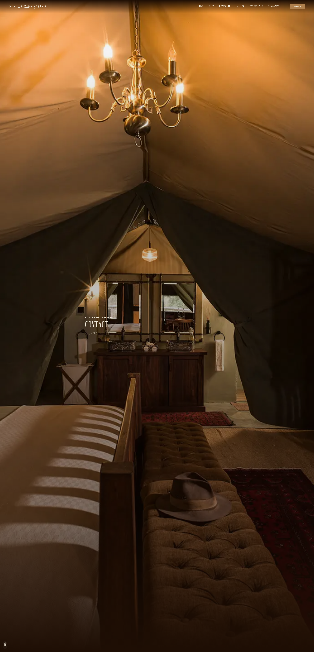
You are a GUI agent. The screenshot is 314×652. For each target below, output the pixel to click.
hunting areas (226, 6)
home (201, 6)
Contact (297, 7)
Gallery (241, 6)
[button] (256, 6)
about (211, 6)
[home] (27, 7)
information (273, 6)
